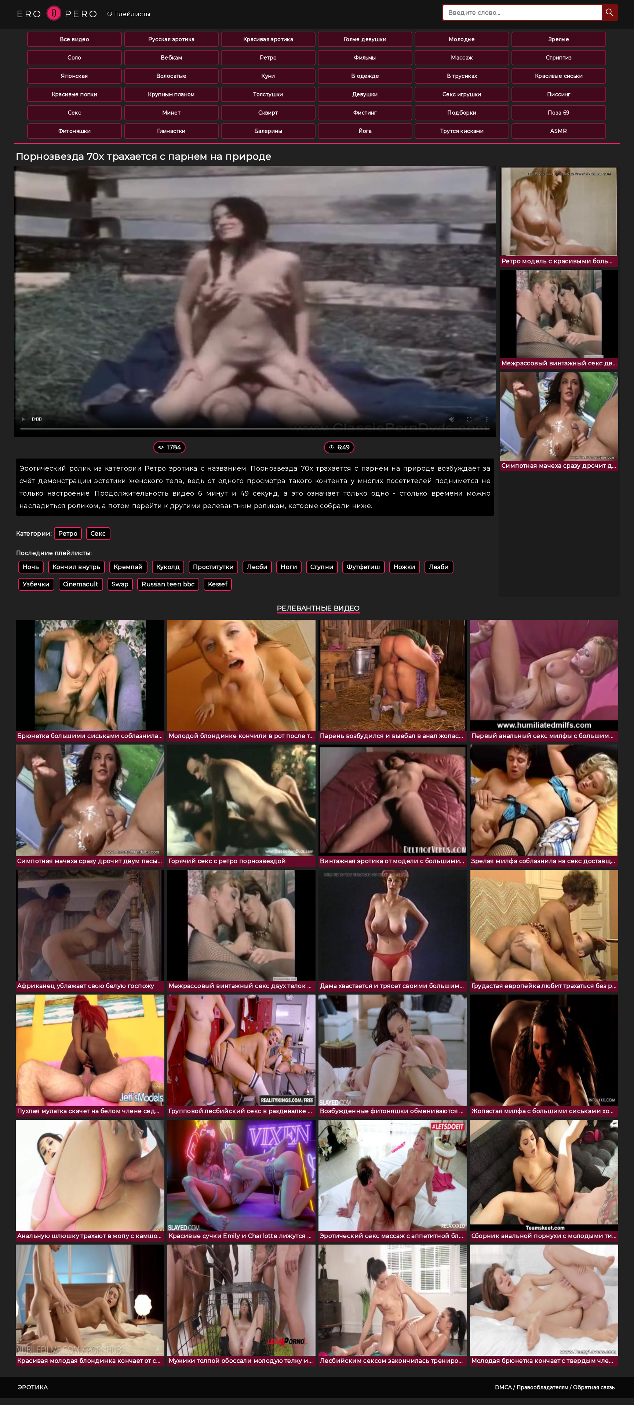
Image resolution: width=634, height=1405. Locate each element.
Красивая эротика (268, 39)
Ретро (268, 57)
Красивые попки (75, 94)
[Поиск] (610, 12)
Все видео (75, 39)
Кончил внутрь (76, 567)
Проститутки (213, 567)
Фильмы (365, 57)
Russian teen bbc (168, 584)
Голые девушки (365, 39)
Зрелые (559, 39)
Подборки (461, 112)
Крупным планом (171, 94)
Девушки (365, 94)
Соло (74, 57)
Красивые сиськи (559, 76)
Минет (171, 112)
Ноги (289, 567)
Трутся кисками (462, 131)
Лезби (439, 567)
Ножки (405, 567)
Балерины (268, 131)
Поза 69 (559, 112)
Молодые (462, 39)
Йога (365, 131)
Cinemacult (81, 584)
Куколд (168, 567)
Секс (74, 112)
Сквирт (268, 112)
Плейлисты (131, 14)
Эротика (33, 1387)
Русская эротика (171, 39)
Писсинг (559, 94)
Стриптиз (559, 57)
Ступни (322, 567)
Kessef (217, 584)
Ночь (31, 567)
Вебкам (171, 57)
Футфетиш (363, 567)
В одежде (365, 76)
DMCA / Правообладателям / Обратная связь (555, 1387)
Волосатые (171, 76)
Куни (268, 76)
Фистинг (365, 112)
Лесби (257, 567)
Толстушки (268, 94)
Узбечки (36, 584)
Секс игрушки (461, 94)
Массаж (462, 57)
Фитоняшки (74, 131)
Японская (74, 76)
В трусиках (462, 76)
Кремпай (128, 567)
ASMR (558, 131)
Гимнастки (171, 131)
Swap (120, 584)
